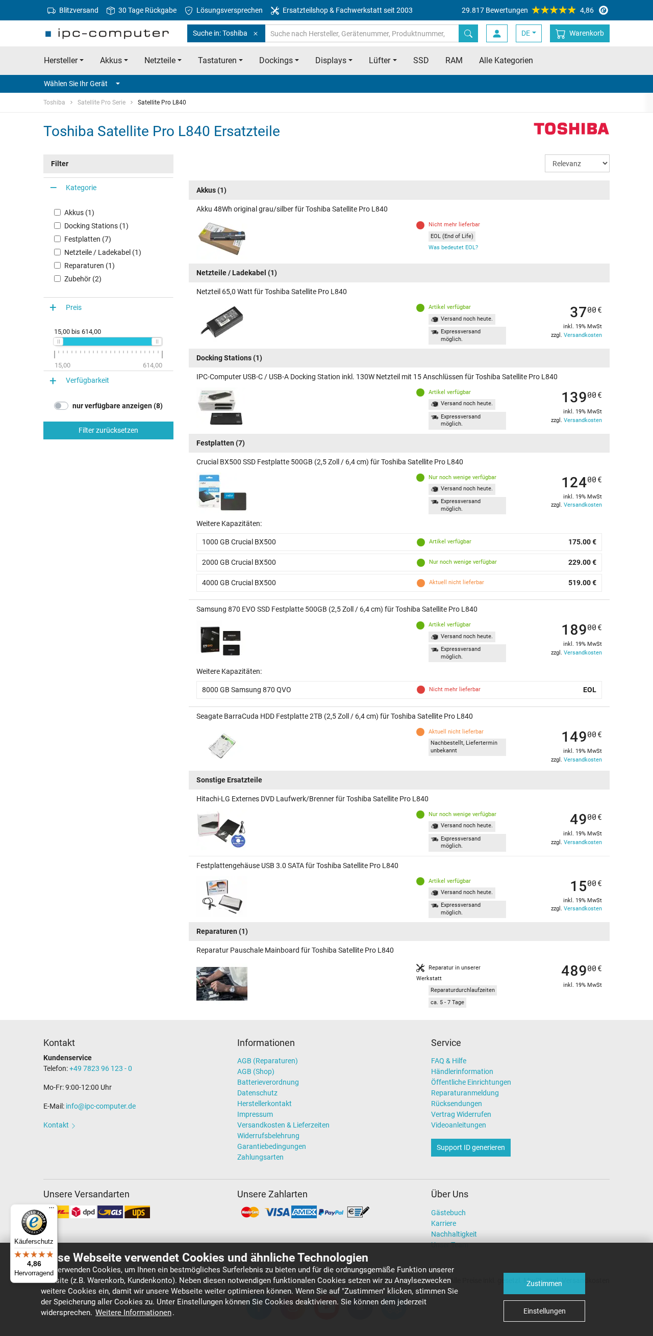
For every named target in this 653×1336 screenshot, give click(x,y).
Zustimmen (544, 1283)
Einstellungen (544, 1311)
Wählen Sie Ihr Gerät (76, 84)
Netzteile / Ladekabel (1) (102, 252)
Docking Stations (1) (96, 226)
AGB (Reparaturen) (267, 1061)
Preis (74, 307)
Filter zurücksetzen (108, 430)
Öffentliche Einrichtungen (471, 1082)
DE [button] (525, 33)
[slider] (58, 341)
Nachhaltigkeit (454, 1234)
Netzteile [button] (159, 60)
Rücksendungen (456, 1103)
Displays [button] (330, 60)
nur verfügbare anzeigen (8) (117, 406)
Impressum (255, 1114)
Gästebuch (448, 1213)
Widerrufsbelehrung (268, 1136)
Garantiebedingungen (271, 1146)
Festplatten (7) (87, 239)
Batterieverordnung (268, 1082)
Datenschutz (257, 1093)
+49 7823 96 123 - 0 (100, 1068)
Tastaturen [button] (217, 60)
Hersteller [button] (61, 60)
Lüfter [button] (379, 60)
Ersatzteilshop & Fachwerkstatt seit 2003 (347, 10)
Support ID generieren (471, 1147)
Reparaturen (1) (89, 265)
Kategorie (81, 188)
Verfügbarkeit (87, 381)
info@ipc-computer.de (101, 1106)
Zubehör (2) (83, 279)
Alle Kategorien (506, 60)
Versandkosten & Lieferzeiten (283, 1125)
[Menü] (51, 1210)
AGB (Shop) (255, 1071)
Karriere (443, 1223)
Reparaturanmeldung (465, 1093)
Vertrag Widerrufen (461, 1114)
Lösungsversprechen (229, 10)
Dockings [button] (276, 60)
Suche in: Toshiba (220, 33)
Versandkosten (583, 335)
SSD (421, 60)
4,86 (528, 10)
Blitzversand (78, 10)
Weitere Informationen (133, 1312)
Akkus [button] (111, 60)
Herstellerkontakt (264, 1103)
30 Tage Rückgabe (147, 10)
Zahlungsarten (260, 1157)
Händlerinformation (462, 1071)
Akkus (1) (79, 212)
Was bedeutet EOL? (453, 247)
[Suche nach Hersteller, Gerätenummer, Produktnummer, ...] (468, 33)
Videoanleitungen (458, 1125)
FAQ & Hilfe (448, 1061)
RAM (454, 60)
